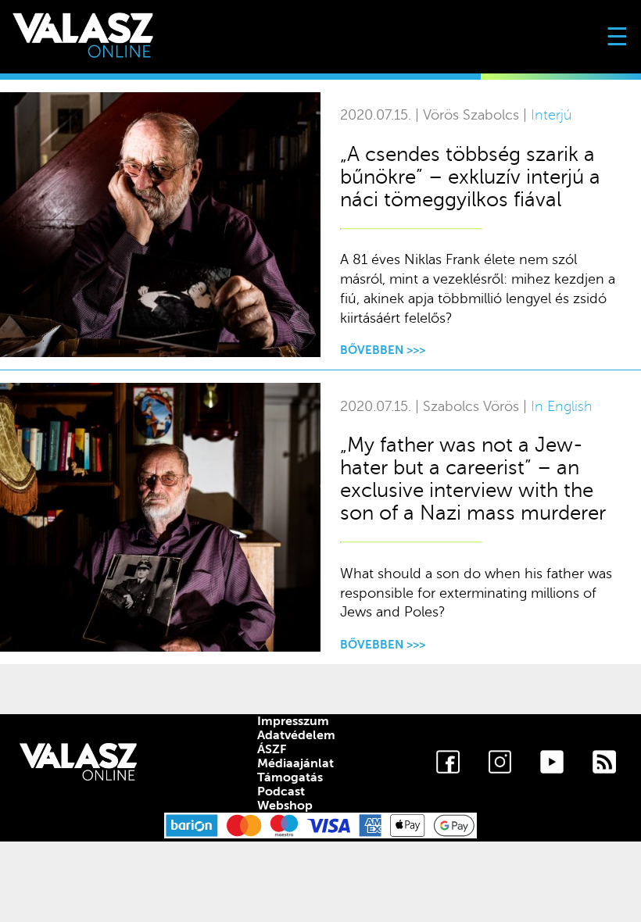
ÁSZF (271, 749)
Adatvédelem (296, 735)
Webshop (285, 806)
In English (562, 406)
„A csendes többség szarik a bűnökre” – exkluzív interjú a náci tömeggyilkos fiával (470, 177)
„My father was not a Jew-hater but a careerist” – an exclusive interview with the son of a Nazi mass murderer (473, 479)
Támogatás (290, 777)
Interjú (551, 115)
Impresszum (293, 721)
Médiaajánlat (295, 763)
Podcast (281, 791)
